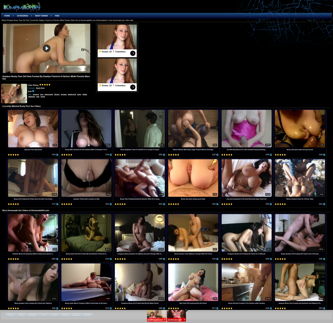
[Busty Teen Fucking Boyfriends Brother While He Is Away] (140, 160)
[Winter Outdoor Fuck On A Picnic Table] (300, 160)
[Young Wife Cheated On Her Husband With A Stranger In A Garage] (86, 110)
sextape (64, 94)
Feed (57, 15)
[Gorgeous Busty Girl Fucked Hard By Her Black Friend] (140, 264)
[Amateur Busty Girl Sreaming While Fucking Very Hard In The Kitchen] (33, 214)
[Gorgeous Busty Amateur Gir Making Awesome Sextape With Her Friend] (140, 214)
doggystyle (72, 94)
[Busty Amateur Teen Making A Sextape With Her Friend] (193, 214)
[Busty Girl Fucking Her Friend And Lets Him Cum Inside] (33, 160)
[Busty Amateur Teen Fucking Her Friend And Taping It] (33, 264)
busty (79, 94)
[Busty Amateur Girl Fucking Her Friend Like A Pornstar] (300, 214)
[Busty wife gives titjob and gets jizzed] (300, 110)
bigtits (85, 94)
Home (7, 15)
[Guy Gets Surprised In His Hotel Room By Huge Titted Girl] (246, 160)
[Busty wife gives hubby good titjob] (193, 160)
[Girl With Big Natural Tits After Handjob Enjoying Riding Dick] (246, 110)
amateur (36, 94)
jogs (37, 97)
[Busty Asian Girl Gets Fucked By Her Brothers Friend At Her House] (86, 214)
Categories (22, 15)
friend (43, 97)
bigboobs (31, 97)
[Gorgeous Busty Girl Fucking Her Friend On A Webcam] (246, 214)
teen (41, 94)
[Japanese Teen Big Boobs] (33, 110)
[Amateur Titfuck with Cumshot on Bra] (86, 160)
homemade (49, 94)
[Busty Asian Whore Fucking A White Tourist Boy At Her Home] (86, 264)
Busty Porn (40, 88)
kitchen (57, 94)
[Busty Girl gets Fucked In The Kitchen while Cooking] (246, 264)
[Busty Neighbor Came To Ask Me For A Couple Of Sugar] (140, 110)
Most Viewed (41, 15)
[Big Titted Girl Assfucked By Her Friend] (193, 264)
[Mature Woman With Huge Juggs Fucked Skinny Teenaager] (193, 110)
